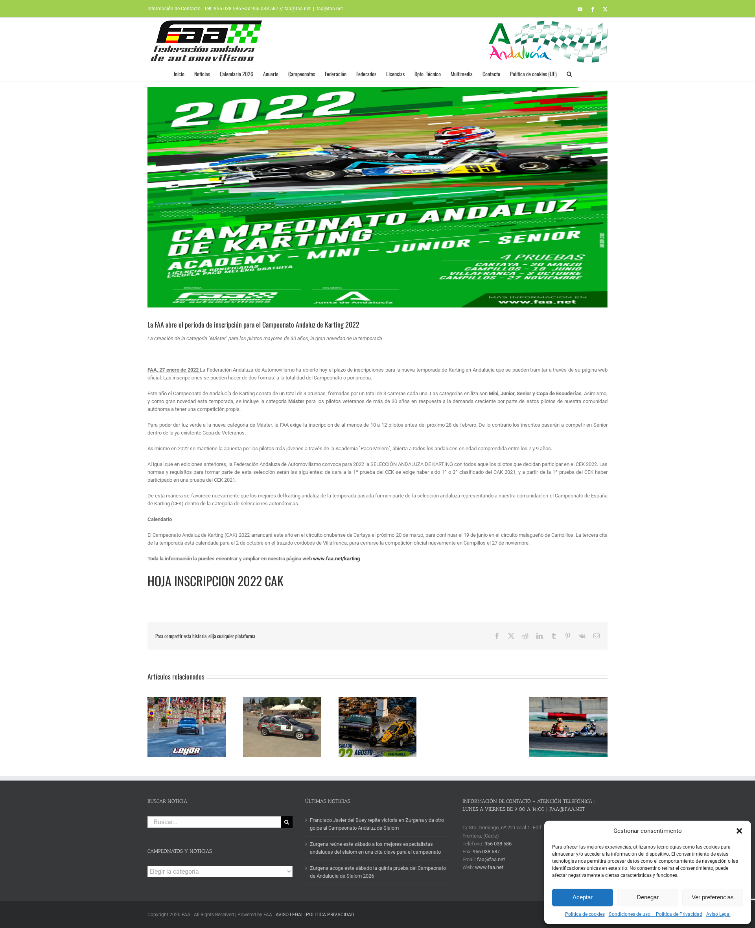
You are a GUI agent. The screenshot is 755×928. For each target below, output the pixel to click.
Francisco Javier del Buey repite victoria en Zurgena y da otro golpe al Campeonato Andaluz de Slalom (377, 824)
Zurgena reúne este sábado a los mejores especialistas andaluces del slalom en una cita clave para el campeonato (375, 848)
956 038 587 (486, 851)
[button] (739, 831)
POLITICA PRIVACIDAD (330, 914)
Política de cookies (585, 914)
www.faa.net (489, 867)
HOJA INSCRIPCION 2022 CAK (215, 580)
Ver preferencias (713, 897)
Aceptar (583, 897)
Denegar (648, 897)
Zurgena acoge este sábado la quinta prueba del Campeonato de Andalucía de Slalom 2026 (378, 872)
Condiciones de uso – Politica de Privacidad (655, 914)
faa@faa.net (330, 8)
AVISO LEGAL (290, 914)
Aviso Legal (718, 914)
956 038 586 (498, 844)
